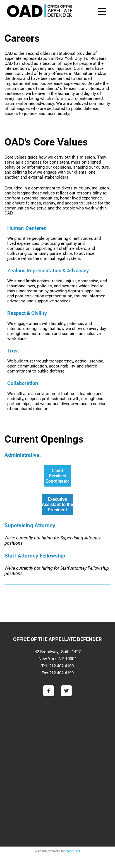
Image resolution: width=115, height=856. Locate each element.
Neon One (73, 851)
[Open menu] (102, 11)
